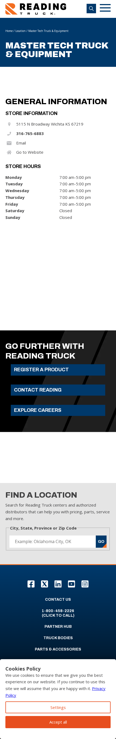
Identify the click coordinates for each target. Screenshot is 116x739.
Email (21, 143)
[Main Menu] (105, 9)
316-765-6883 (30, 133)
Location (20, 31)
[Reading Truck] (35, 9)
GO (101, 541)
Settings (58, 707)
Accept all (58, 722)
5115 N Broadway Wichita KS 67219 (49, 124)
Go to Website (29, 152)
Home (9, 31)
